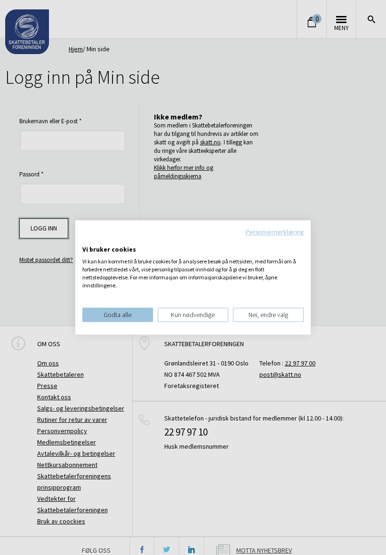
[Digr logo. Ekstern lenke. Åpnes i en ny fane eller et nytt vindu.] (88, 240)
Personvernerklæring (275, 232)
